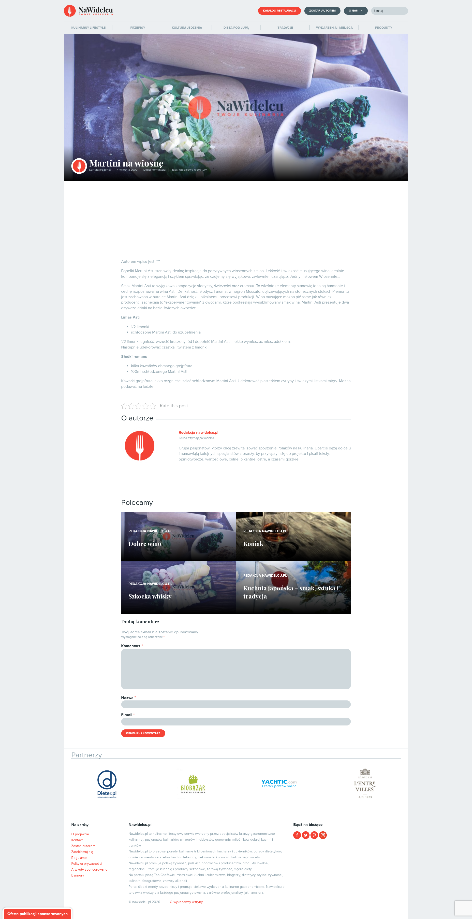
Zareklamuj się (82, 852)
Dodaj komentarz (154, 170)
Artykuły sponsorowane (89, 869)
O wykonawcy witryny (186, 902)
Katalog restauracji (279, 11)
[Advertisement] (236, 218)
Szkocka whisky (150, 596)
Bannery (77, 875)
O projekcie (80, 834)
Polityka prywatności (86, 864)
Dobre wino (145, 543)
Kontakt (77, 840)
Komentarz (132, 645)
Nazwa (128, 697)
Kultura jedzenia (100, 170)
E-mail (128, 714)
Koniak (253, 543)
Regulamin (79, 858)
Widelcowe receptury (192, 170)
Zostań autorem (322, 11)
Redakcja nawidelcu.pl (198, 432)
